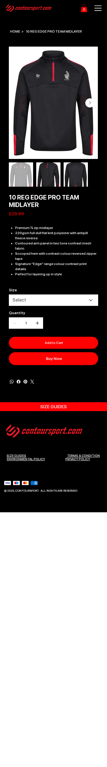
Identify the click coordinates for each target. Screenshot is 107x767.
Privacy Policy (77, 459)
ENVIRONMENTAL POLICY (26, 459)
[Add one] (37, 323)
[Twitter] (32, 382)
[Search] (39, 8)
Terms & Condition (83, 456)
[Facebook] (18, 382)
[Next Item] (89, 102)
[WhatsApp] (12, 382)
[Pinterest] (25, 382)
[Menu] (95, 8)
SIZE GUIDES (16, 456)
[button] (84, 8)
